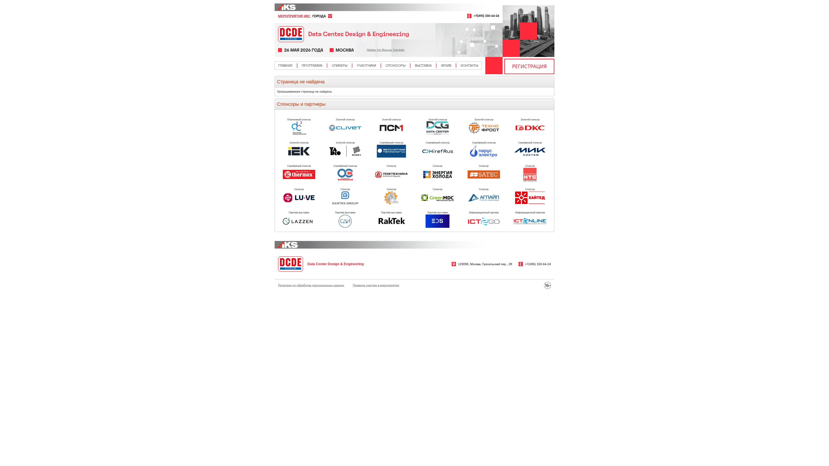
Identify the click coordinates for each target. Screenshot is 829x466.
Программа (312, 65)
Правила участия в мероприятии (376, 285)
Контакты (469, 65)
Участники (366, 65)
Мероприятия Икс (294, 16)
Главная (285, 65)
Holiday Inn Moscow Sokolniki (385, 50)
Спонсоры (395, 65)
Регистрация (529, 66)
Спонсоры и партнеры (301, 104)
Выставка (423, 65)
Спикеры (339, 65)
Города (319, 16)
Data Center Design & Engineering (358, 34)
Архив (446, 65)
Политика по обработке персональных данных (311, 285)
